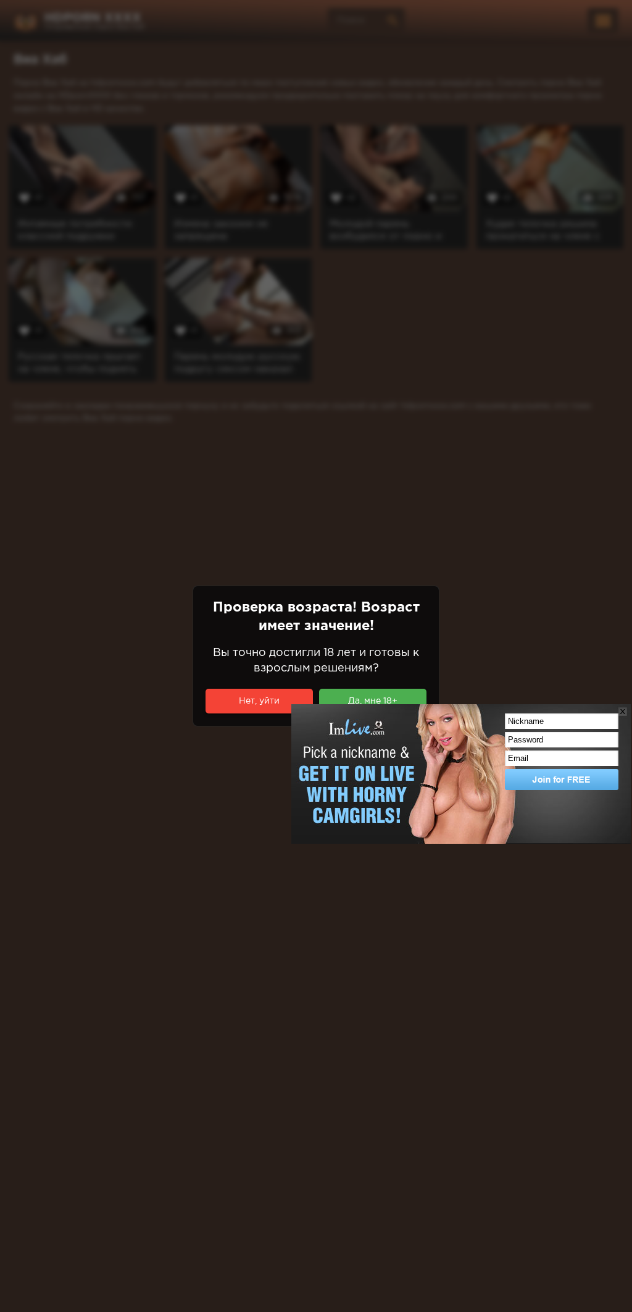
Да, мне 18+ (372, 701)
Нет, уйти (259, 701)
